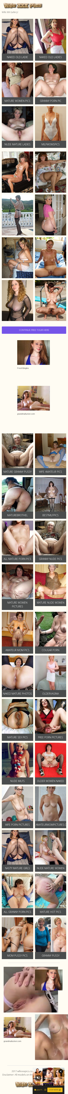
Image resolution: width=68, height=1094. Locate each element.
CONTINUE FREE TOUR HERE (34, 330)
